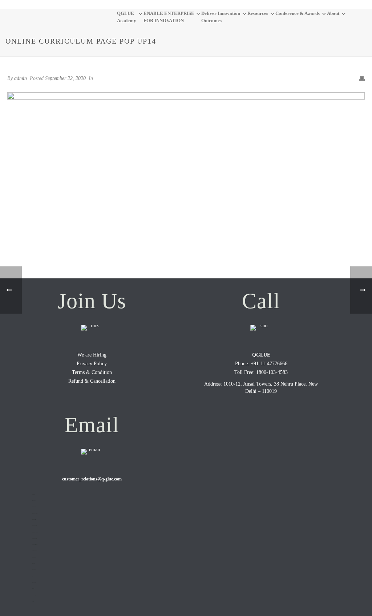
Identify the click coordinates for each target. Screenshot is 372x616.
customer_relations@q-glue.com (92, 479)
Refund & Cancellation (92, 381)
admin (20, 78)
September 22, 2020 (65, 78)
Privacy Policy (92, 363)
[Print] (362, 78)
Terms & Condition (92, 372)
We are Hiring (91, 355)
